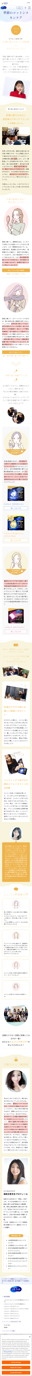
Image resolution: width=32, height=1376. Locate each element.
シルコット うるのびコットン (11, 1311)
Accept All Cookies (16, 1372)
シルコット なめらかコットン (11, 1318)
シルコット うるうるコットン (11, 1306)
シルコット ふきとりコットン (11, 1313)
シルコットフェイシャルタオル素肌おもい (15, 1304)
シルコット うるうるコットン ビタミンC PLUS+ (16, 1308)
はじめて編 (7, 1325)
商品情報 (7, 1296)
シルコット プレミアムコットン (12, 1316)
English (19, 8)
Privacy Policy (8, 1352)
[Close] (30, 1337)
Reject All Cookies (16, 1367)
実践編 (5, 1327)
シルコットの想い (10, 1331)
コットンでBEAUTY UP (12, 1321)
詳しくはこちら (16, 508)
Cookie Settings (16, 1362)
